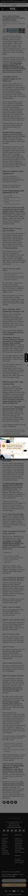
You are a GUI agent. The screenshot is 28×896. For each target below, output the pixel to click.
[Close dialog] (27, 438)
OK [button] (12, 451)
